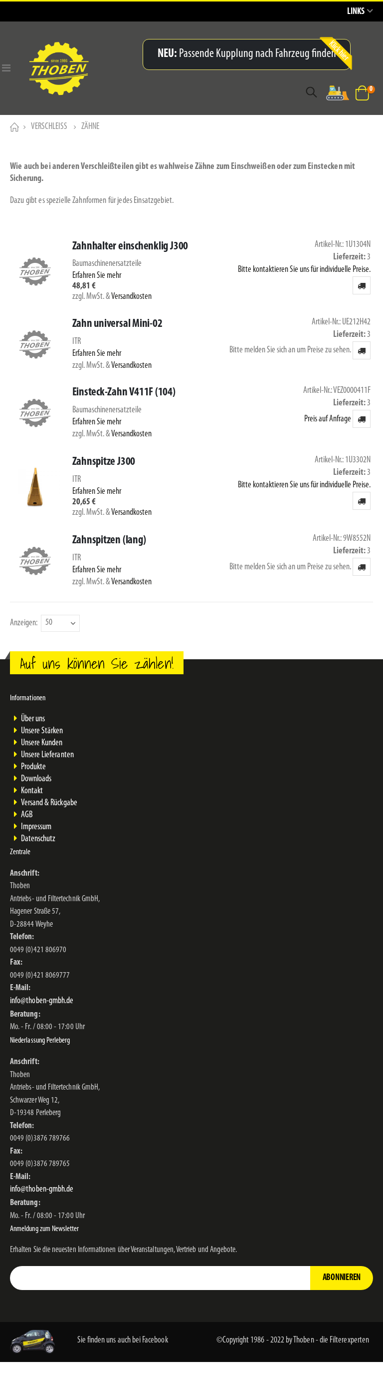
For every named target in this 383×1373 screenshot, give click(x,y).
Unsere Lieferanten (47, 755)
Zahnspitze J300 (104, 462)
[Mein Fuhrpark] (337, 92)
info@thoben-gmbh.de (41, 1001)
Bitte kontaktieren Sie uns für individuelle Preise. (304, 269)
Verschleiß (49, 126)
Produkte (33, 767)
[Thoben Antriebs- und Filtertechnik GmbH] (79, 68)
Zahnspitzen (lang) (109, 540)
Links (356, 11)
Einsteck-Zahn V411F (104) (124, 392)
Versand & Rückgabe (49, 803)
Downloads (36, 779)
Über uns (33, 719)
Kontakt (32, 791)
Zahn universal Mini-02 (117, 324)
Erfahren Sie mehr (96, 275)
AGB (26, 815)
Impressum (36, 827)
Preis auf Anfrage (327, 419)
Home (13, 127)
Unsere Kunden (42, 743)
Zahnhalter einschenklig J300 (130, 246)
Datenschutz (38, 839)
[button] (362, 285)
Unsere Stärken (42, 731)
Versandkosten (131, 296)
